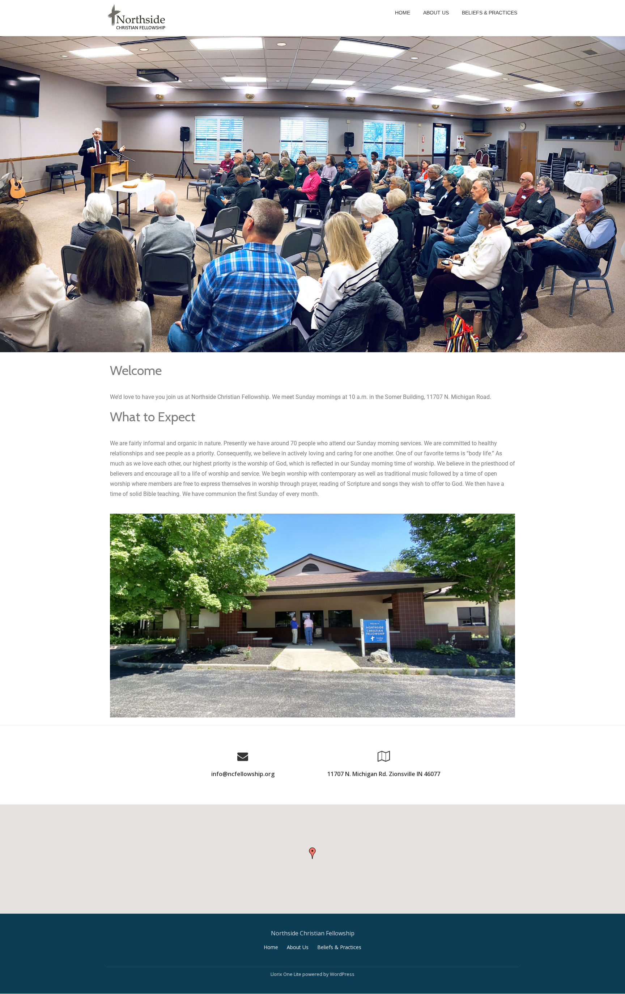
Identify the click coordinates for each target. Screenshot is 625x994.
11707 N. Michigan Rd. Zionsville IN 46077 (383, 774)
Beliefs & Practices (489, 13)
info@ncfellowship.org (243, 774)
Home (402, 13)
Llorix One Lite (286, 974)
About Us (436, 13)
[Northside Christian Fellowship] (138, 18)
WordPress (342, 974)
